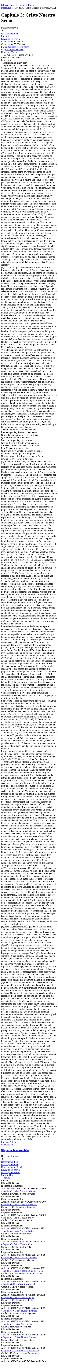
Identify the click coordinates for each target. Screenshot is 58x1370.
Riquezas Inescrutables (18, 47)
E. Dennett (21, 5)
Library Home (8, 5)
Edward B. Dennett (14, 49)
